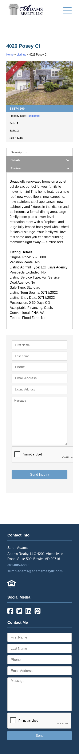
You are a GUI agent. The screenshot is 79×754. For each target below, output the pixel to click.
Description (19, 152)
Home (9, 54)
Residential (33, 115)
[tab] (39, 152)
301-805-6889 (17, 565)
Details (15, 160)
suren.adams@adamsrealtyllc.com (35, 571)
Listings (21, 54)
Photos (16, 168)
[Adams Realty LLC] (25, 14)
